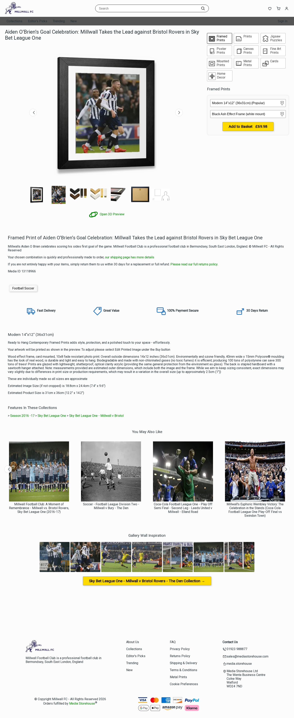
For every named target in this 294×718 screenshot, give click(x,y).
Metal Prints (178, 677)
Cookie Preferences (184, 684)
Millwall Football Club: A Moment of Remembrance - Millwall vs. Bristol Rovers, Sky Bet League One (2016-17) (39, 508)
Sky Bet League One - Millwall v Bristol (96, 416)
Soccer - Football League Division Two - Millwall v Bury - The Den (111, 506)
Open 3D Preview (111, 214)
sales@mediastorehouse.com (247, 656)
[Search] (203, 8)
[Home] (30, 13)
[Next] (179, 112)
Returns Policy (180, 656)
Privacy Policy (180, 649)
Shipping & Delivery (183, 663)
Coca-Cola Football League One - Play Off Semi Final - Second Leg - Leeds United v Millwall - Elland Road (183, 508)
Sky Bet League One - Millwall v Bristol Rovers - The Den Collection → (147, 581)
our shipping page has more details (129, 257)
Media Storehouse (82, 703)
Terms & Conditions (183, 670)
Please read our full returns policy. (194, 264)
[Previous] (33, 112)
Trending (59, 21)
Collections (14, 21)
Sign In (282, 21)
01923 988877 (237, 649)
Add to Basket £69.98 (248, 126)
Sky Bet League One (52, 416)
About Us (132, 642)
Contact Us (230, 642)
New (73, 21)
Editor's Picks (37, 21)
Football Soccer (23, 288)
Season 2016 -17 (22, 416)
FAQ (173, 642)
